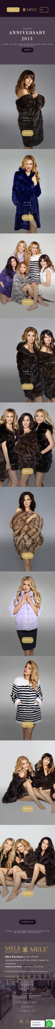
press (27, 993)
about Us (27, 989)
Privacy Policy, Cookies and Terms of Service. (26, 971)
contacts (27, 1011)
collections (27, 1002)
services (27, 998)
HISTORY (27, 985)
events (27, 1007)
